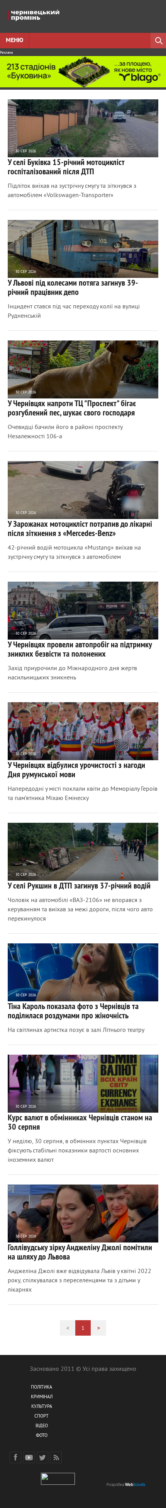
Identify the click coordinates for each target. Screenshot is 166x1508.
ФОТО (41, 1436)
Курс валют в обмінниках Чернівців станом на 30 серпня (80, 1122)
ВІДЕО (42, 1426)
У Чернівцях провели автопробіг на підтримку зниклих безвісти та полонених (80, 649)
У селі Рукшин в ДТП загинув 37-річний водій (79, 885)
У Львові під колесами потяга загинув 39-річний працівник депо (73, 287)
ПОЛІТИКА (41, 1388)
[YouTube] (29, 1457)
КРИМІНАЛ (42, 1397)
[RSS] (56, 1457)
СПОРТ (41, 1416)
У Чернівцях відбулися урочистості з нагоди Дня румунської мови (76, 769)
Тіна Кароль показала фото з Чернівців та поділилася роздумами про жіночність (73, 1011)
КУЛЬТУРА (41, 1407)
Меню (14, 40)
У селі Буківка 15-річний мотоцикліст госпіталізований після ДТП (66, 167)
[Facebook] (15, 1457)
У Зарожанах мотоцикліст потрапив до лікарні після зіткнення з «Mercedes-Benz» (80, 528)
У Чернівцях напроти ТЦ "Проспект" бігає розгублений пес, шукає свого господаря (72, 408)
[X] (42, 1457)
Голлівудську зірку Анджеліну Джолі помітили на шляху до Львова (80, 1252)
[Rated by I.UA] (58, 1483)
